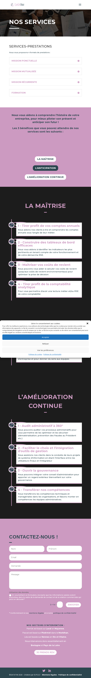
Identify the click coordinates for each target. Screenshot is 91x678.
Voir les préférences (45, 350)
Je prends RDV (45, 652)
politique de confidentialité (64, 613)
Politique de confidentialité (52, 355)
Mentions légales (49, 675)
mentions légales (36, 613)
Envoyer (73, 604)
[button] (87, 323)
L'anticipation (45, 168)
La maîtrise (45, 159)
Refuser (45, 343)
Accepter (45, 337)
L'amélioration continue (45, 177)
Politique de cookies (35, 355)
